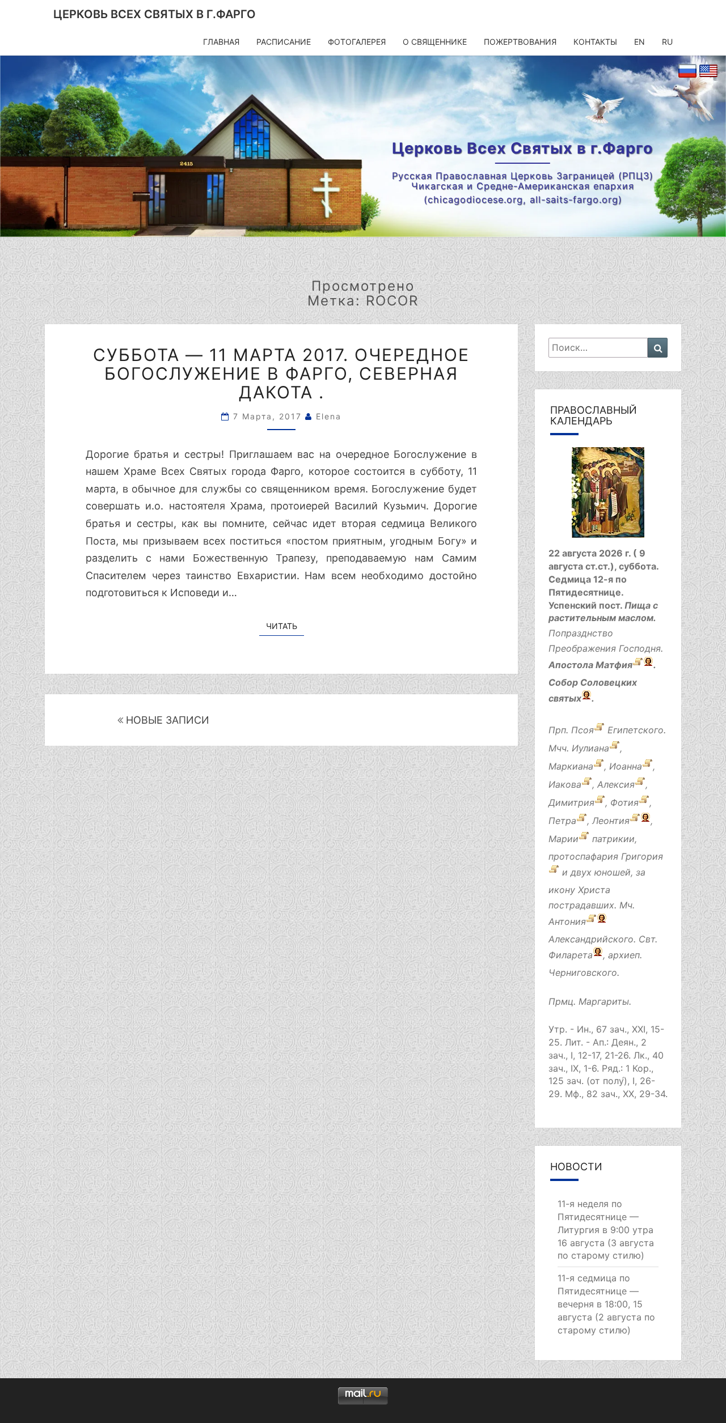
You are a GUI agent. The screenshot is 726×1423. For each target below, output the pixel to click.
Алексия (616, 784)
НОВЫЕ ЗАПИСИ (166, 720)
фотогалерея (357, 41)
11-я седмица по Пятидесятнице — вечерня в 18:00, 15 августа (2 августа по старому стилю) (606, 1303)
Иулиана (590, 748)
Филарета (570, 955)
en (639, 41)
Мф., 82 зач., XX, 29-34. (616, 1093)
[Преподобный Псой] (599, 730)
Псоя (582, 730)
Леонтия (611, 820)
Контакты (595, 41)
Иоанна (625, 766)
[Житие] (637, 664)
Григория (642, 856)
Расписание (283, 41)
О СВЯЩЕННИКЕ (435, 41)
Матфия (614, 664)
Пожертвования (520, 41)
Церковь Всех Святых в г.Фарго (154, 14)
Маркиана (570, 766)
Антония (567, 921)
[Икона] (608, 496)
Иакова (564, 784)
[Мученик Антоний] (591, 921)
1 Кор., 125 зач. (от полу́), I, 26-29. (601, 1081)
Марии (563, 838)
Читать (285, 626)
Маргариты (604, 1001)
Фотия (624, 802)
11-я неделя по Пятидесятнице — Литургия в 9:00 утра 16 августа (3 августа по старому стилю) (606, 1229)
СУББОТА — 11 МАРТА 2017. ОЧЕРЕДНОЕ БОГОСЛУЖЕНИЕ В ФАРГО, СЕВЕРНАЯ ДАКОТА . (281, 373)
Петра (562, 820)
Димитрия (571, 802)
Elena (328, 416)
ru (667, 41)
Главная (221, 41)
